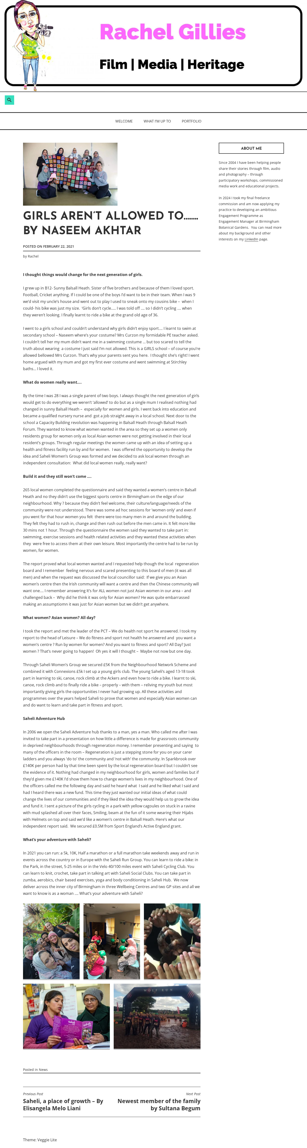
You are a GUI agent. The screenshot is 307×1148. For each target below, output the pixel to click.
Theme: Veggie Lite (40, 1139)
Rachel (33, 256)
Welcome (124, 121)
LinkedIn (251, 239)
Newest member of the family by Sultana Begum (159, 1102)
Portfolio (191, 121)
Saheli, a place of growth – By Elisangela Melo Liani (63, 1102)
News (43, 1069)
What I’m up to (157, 121)
